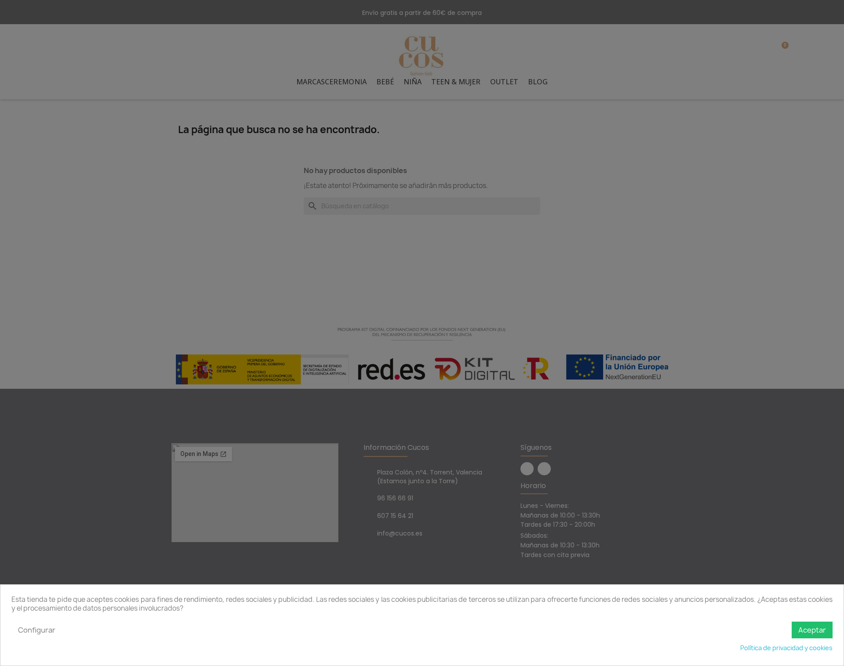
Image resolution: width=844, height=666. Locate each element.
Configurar (36, 630)
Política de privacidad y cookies (786, 648)
